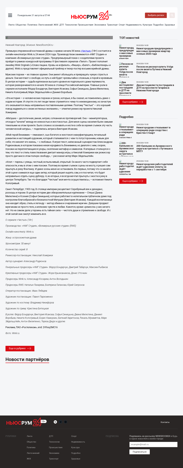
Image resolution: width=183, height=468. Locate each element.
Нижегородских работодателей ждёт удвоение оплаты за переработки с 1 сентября (154, 167)
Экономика (100, 24)
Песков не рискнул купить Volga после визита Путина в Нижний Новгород (154, 69)
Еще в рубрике (17, 348)
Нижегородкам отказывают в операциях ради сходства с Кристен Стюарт (153, 130)
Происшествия (85, 24)
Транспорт (112, 24)
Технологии (71, 24)
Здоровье (170, 24)
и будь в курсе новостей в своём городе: (153, 437)
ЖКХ (56, 24)
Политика (32, 24)
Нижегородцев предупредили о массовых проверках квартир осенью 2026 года (154, 51)
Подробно (158, 24)
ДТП (61, 24)
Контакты (165, 422)
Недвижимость (134, 24)
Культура (147, 24)
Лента (11, 24)
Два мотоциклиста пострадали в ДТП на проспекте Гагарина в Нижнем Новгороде (155, 88)
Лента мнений (45, 24)
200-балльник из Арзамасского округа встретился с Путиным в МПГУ (154, 149)
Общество (20, 24)
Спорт (122, 24)
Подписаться (139, 451)
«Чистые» (86, 51)
